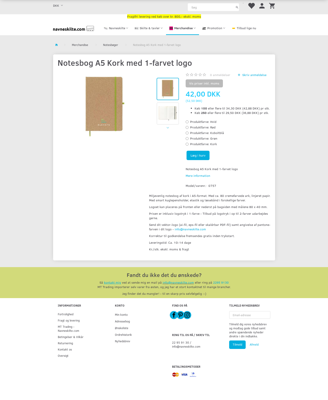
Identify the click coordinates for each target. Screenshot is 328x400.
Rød (203, 127)
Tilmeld (237, 344)
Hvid (203, 122)
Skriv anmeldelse (253, 75)
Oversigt (63, 355)
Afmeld (254, 344)
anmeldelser (220, 75)
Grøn (203, 138)
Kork (203, 144)
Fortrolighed (65, 314)
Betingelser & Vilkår (70, 337)
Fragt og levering (69, 320)
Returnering (65, 343)
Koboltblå (207, 133)
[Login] (262, 5)
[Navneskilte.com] (73, 28)
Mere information (198, 175)
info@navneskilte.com (190, 229)
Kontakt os (65, 349)
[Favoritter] (251, 5)
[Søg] (237, 7)
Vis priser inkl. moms (204, 83)
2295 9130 (221, 282)
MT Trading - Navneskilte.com (68, 328)
